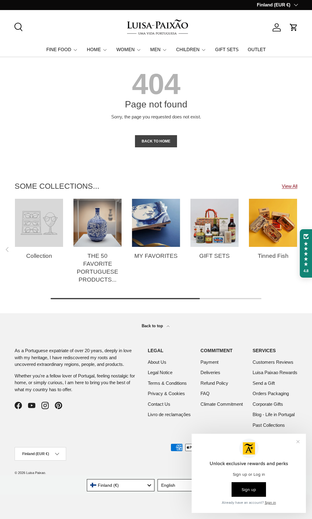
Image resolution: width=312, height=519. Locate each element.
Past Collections (269, 425)
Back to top (153, 326)
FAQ (205, 393)
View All (289, 186)
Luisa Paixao (35, 473)
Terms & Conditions (167, 383)
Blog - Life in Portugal (274, 414)
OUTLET (257, 49)
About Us (157, 362)
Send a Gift (264, 383)
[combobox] (121, 485)
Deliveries (210, 372)
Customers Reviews (273, 362)
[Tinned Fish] (273, 223)
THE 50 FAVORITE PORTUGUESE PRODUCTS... (97, 268)
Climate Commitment (221, 404)
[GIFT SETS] (214, 223)
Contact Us (159, 404)
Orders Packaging (271, 393)
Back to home (156, 141)
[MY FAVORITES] (156, 223)
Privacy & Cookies (166, 393)
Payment (209, 362)
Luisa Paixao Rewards (275, 372)
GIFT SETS (227, 49)
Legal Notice (160, 372)
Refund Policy (214, 383)
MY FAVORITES (156, 256)
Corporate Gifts (268, 404)
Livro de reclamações (169, 414)
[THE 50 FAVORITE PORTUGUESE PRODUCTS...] (97, 223)
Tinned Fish (273, 256)
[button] (293, 27)
